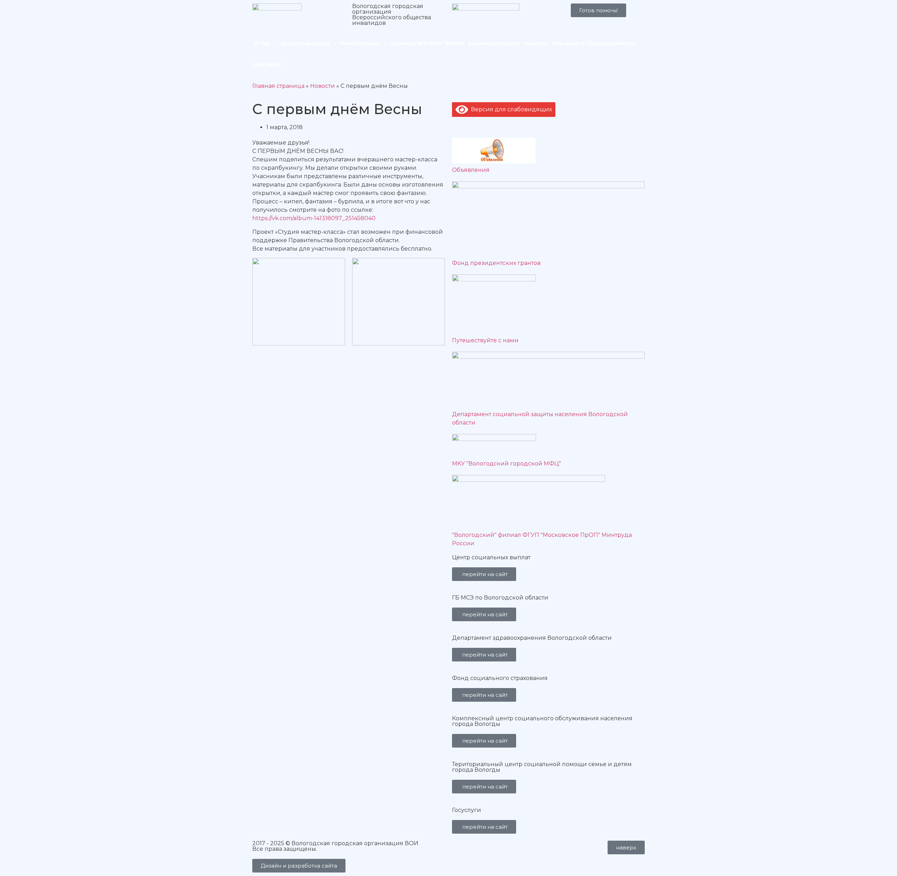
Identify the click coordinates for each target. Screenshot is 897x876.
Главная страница (278, 86)
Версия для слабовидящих (510, 109)
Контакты (267, 64)
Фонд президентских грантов (496, 263)
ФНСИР (455, 43)
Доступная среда (305, 43)
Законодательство (494, 43)
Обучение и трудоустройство (593, 43)
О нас (262, 43)
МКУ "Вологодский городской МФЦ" (506, 463)
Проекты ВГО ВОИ (416, 43)
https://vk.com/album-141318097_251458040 (314, 218)
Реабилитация (361, 43)
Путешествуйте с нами (485, 340)
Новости (536, 43)
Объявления (470, 170)
